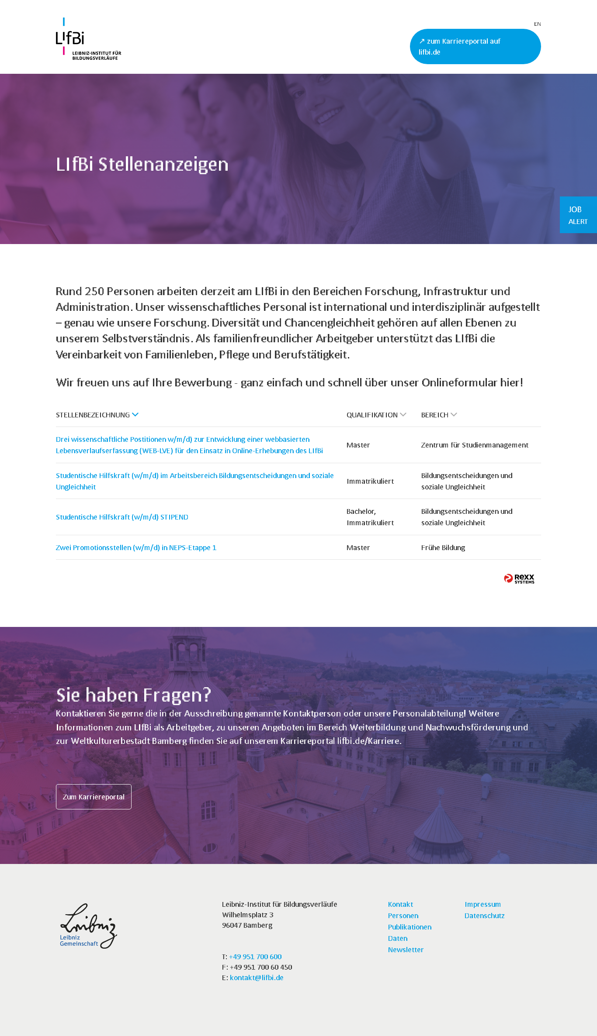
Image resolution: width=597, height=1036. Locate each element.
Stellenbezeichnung (93, 414)
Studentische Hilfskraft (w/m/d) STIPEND (122, 517)
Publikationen (409, 926)
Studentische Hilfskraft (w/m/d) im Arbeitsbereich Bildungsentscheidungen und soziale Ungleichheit (195, 481)
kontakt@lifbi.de (257, 977)
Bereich (434, 414)
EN (537, 24)
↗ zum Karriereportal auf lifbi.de (459, 46)
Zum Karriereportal (94, 796)
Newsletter (406, 949)
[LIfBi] (88, 57)
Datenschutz (485, 915)
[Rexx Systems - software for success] (519, 578)
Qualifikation (372, 414)
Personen (403, 915)
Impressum (483, 904)
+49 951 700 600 (255, 956)
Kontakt (400, 904)
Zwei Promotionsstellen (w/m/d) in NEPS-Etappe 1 (136, 547)
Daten (397, 938)
